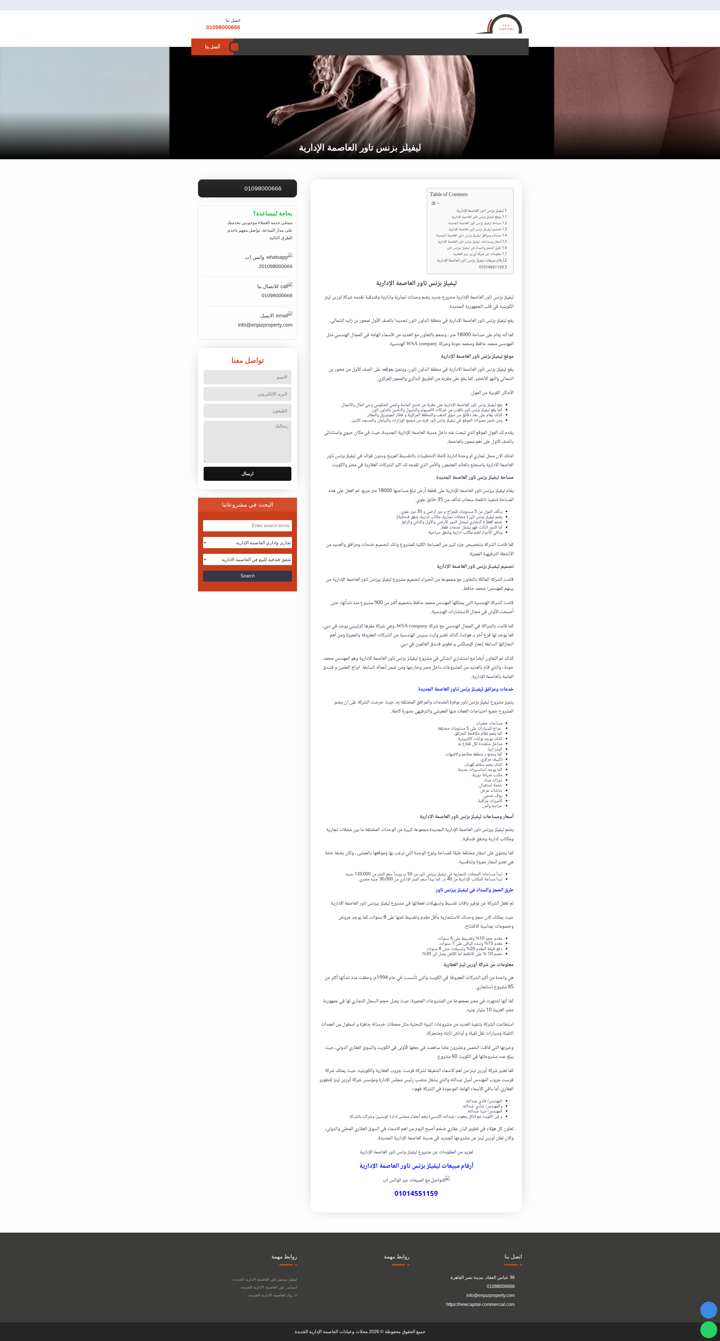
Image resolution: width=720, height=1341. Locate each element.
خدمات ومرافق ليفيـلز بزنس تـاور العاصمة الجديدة (468, 236)
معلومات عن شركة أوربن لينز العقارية (477, 254)
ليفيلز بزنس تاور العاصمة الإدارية (480, 211)
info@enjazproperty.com (265, 325)
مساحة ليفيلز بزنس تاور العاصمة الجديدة (474, 223)
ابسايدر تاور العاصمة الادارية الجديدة (269, 1287)
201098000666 (275, 266)
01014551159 (491, 268)
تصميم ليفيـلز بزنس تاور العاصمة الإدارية (475, 230)
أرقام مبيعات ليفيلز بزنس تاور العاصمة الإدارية (470, 261)
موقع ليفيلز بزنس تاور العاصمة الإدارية (476, 217)
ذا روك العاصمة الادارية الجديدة (273, 1295)
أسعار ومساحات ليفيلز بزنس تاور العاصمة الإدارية (469, 242)
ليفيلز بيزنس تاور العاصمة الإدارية (475, 491)
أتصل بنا (212, 46)
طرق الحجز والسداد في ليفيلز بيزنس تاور (474, 248)
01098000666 (263, 188)
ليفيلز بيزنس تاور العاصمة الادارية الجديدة (265, 1279)
